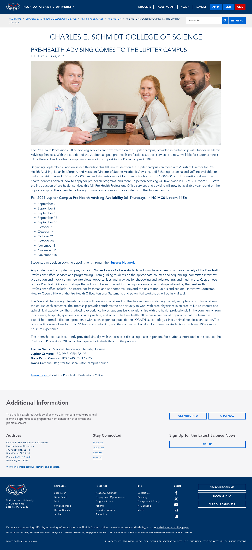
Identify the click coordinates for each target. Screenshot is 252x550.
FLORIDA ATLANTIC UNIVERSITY (49, 7)
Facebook (98, 442)
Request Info (222, 495)
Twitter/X (98, 452)
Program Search (104, 501)
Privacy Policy (113, 541)
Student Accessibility (215, 541)
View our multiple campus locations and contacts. (33, 466)
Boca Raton (60, 493)
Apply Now (227, 416)
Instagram (98, 447)
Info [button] (139, 485)
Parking (100, 505)
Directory (142, 497)
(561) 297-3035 (23, 457)
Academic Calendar (106, 493)
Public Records (237, 541)
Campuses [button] (59, 485)
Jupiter (58, 514)
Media (140, 510)
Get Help (183, 541)
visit (228, 7)
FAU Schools (144, 505)
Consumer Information (163, 541)
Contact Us (143, 493)
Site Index (195, 541)
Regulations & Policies (135, 541)
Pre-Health (115, 18)
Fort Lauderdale (62, 505)
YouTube (97, 457)
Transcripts (101, 514)
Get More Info (188, 416)
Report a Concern (105, 510)
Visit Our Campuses (222, 504)
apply (216, 7)
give (240, 7)
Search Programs (222, 487)
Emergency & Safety (148, 501)
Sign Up (207, 444)
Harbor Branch (62, 510)
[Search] (225, 20)
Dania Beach (60, 497)
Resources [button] (101, 485)
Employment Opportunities (110, 497)
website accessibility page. (173, 527)
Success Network (122, 262)
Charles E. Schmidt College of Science (51, 18)
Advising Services (92, 18)
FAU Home (15, 18)
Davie (57, 501)
